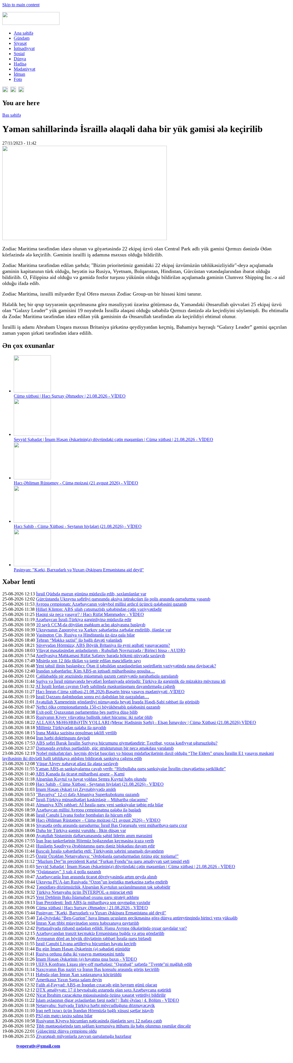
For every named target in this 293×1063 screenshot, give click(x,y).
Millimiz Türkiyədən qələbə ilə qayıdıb (71, 727)
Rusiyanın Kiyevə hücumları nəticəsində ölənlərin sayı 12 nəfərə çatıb (99, 1020)
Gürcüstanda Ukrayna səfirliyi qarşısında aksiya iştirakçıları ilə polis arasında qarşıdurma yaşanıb (123, 599)
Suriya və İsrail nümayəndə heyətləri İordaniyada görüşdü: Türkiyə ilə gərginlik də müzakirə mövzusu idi (130, 681)
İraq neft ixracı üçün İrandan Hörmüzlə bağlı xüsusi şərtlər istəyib (95, 1010)
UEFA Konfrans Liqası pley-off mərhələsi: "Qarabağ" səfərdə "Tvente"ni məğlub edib (114, 964)
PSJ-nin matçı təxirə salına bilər (64, 1015)
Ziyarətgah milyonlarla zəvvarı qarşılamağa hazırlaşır (83, 1036)
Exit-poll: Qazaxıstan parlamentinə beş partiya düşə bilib (87, 712)
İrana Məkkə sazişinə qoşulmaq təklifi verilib (76, 732)
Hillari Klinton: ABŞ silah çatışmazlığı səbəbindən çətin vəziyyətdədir (99, 609)
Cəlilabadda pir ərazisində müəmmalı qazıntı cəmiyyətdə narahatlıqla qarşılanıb (107, 676)
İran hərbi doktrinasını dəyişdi (63, 737)
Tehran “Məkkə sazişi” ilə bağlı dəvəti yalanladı (79, 640)
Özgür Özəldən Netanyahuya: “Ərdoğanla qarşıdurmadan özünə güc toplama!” (107, 856)
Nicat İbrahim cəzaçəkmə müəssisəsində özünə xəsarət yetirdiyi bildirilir (101, 995)
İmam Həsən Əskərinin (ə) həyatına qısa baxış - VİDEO (86, 959)
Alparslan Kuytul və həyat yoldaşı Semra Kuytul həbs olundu (90, 779)
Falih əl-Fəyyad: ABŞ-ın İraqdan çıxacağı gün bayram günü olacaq (96, 984)
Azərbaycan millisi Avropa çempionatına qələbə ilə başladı (88, 809)
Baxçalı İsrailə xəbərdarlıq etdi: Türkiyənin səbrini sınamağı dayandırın (100, 851)
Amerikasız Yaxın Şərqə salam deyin (69, 979)
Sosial (19, 53)
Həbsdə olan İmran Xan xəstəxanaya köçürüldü (79, 974)
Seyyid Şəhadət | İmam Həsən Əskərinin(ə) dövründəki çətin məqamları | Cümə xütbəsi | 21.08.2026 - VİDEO (113, 439)
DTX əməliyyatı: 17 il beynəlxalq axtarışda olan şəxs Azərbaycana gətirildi (103, 990)
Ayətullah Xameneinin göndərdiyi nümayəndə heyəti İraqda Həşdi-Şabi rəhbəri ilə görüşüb (117, 701)
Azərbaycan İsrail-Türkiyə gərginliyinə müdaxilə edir (83, 619)
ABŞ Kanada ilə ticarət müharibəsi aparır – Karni (79, 773)
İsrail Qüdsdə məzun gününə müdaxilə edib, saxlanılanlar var (91, 593)
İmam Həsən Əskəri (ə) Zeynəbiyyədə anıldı (76, 789)
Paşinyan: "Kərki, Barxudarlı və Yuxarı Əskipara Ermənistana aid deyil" (79, 569)
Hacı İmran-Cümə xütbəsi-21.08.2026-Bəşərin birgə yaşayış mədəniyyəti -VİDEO (110, 691)
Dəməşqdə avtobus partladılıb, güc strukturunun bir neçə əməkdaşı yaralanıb (105, 748)
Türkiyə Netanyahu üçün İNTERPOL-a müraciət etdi (84, 892)
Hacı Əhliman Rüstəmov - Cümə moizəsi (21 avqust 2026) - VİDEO (76, 482)
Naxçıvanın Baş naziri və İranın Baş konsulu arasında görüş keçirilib (97, 969)
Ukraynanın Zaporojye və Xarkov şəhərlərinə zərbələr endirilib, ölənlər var (103, 629)
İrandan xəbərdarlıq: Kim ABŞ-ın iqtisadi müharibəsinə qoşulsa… (95, 671)
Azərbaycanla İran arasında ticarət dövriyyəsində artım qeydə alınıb (96, 876)
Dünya (20, 58)
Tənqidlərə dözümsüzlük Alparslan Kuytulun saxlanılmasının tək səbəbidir (103, 887)
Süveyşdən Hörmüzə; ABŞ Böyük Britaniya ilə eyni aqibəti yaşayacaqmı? (103, 645)
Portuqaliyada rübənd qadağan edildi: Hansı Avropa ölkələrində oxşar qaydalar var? (111, 928)
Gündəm (21, 38)
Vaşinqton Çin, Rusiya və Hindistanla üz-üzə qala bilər (85, 635)
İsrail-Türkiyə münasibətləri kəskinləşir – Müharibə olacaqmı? (92, 799)
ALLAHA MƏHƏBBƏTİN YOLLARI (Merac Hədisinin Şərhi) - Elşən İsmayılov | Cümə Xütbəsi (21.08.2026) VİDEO (146, 722)
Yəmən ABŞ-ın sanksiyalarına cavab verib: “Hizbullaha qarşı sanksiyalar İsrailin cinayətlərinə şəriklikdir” (130, 768)
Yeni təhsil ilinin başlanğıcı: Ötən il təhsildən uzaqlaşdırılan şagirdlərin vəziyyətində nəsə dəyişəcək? (126, 665)
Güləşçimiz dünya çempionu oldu (66, 1031)
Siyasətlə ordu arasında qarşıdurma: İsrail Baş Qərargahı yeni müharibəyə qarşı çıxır (111, 825)
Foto (18, 79)
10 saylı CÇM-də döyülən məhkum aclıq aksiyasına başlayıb (90, 624)
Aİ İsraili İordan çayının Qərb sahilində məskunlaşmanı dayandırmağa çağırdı (105, 686)
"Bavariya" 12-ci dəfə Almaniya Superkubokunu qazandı (87, 794)
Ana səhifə (23, 33)
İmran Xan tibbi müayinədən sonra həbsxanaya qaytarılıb (87, 923)
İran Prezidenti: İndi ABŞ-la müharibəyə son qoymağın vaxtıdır (93, 902)
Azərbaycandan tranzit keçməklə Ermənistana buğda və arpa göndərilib (100, 933)
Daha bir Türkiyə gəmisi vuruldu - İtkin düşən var (81, 830)
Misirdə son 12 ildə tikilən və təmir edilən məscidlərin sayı (88, 660)
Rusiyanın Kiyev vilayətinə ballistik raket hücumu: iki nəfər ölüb (94, 717)
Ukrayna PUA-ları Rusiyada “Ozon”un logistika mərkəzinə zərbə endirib (102, 881)
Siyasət (20, 43)
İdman (19, 74)
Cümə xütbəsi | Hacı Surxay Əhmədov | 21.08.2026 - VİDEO (70, 396)
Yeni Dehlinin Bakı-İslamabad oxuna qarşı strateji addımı (87, 897)
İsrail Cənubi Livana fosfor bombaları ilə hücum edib (84, 815)
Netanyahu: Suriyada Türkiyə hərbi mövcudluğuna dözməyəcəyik (95, 1005)
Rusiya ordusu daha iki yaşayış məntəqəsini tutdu (80, 954)
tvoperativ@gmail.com (38, 1046)
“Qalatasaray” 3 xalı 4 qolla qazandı (68, 871)
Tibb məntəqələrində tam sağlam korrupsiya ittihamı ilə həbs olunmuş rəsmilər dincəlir (113, 1026)
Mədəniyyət (24, 69)
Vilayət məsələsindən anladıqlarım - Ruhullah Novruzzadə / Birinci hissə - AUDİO (110, 650)
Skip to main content (20, 4)
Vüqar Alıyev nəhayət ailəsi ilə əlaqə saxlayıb (77, 763)
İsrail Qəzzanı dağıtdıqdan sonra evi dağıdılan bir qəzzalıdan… (92, 696)
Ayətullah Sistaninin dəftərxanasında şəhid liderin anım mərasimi (94, 835)
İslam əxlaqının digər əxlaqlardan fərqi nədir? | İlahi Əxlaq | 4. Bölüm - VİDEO (107, 1000)
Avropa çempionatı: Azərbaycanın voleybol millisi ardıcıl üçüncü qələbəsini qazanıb (111, 604)
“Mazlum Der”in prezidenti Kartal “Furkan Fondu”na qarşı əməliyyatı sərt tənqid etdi (112, 861)
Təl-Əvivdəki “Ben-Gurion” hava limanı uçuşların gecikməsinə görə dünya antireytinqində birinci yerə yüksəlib (136, 918)
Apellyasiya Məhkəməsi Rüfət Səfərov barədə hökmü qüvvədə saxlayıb (100, 655)
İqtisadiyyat (24, 48)
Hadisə (20, 63)
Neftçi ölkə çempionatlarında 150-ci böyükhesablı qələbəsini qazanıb (98, 707)
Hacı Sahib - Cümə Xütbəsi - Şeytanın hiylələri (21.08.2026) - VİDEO (78, 526)
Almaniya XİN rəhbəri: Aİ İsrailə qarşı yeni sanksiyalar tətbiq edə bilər (99, 804)
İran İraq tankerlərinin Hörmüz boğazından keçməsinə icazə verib (95, 840)
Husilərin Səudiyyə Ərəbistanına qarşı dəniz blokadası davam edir (95, 845)
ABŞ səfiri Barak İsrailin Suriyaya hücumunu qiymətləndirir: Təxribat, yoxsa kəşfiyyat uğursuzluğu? (126, 743)
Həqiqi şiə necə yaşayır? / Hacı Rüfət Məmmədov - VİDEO (90, 614)
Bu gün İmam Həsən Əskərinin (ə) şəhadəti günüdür (83, 948)
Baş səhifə (11, 115)
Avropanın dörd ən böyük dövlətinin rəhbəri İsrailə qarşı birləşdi (93, 938)
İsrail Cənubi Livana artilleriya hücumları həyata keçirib (86, 943)
